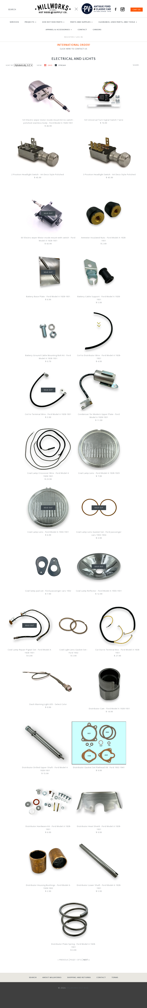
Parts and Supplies (81, 22)
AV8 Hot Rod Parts (53, 22)
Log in (79, 37)
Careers (97, 30)
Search (33, 977)
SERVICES (14, 22)
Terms (115, 977)
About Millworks (51, 977)
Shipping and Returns (79, 977)
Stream (62, 65)
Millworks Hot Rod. (77, 988)
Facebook (115, 9)
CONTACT (82, 30)
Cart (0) (137, 9)
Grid (50, 65)
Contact (101, 977)
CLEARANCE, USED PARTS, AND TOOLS (117, 22)
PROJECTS (30, 22)
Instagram (122, 9)
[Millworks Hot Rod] (73, 1)
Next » (86, 960)
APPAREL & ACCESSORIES (59, 30)
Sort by (9, 65)
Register (69, 37)
